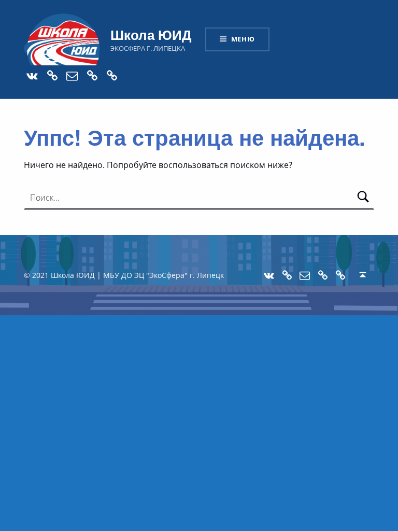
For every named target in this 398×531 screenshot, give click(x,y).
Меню (243, 39)
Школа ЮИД (151, 34)
